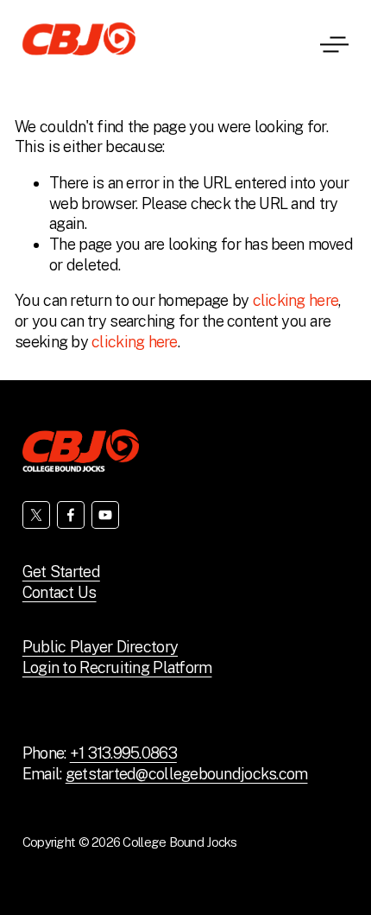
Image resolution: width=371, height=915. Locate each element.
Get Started (61, 571)
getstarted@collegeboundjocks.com (187, 774)
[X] (36, 515)
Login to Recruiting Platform (117, 667)
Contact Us (59, 592)
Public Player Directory (100, 647)
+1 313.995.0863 (123, 753)
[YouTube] (105, 515)
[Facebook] (71, 515)
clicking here (296, 300)
